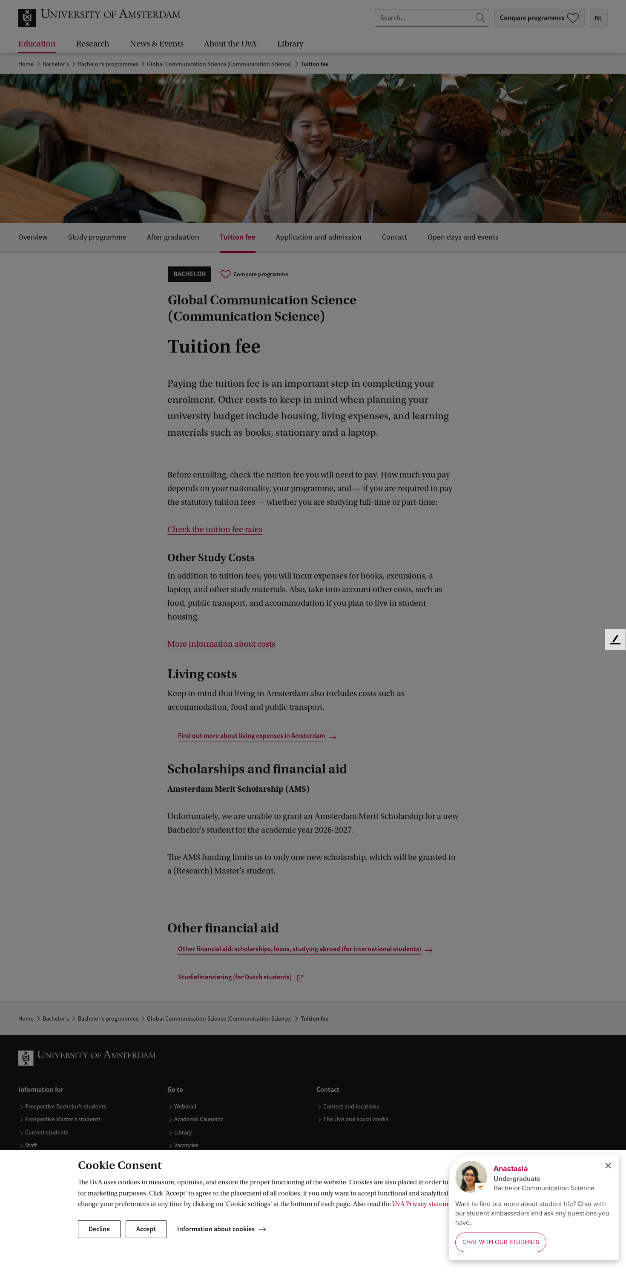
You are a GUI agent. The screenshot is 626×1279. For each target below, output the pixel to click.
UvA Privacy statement (425, 1204)
